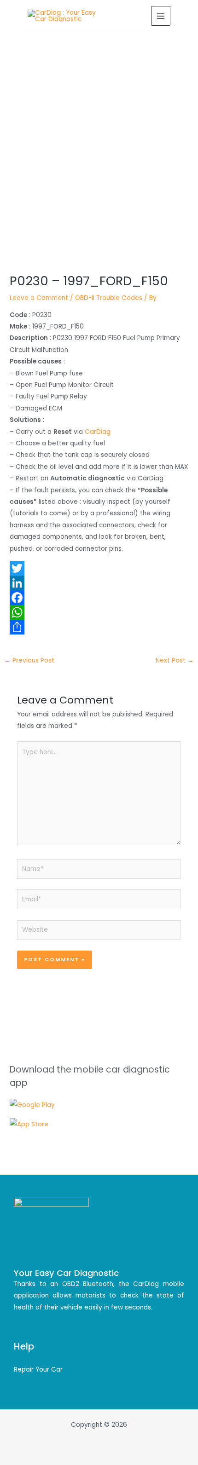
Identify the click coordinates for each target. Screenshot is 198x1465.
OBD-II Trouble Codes (108, 298)
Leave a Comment (39, 298)
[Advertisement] (99, 136)
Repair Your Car (38, 1369)
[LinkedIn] (99, 583)
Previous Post (29, 660)
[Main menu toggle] (161, 16)
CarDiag (98, 431)
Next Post (175, 660)
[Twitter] (99, 568)
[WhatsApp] (99, 612)
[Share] (99, 627)
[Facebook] (99, 597)
